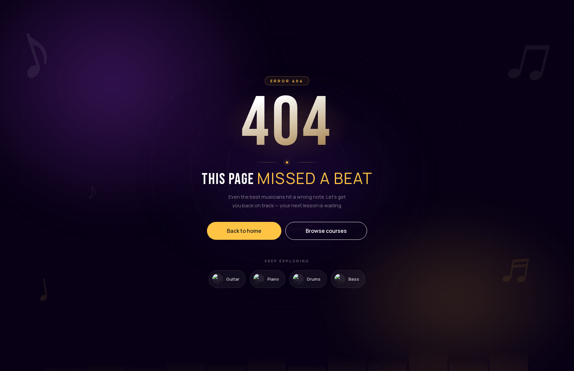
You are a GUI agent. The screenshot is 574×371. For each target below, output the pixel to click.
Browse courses (326, 230)
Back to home (244, 230)
